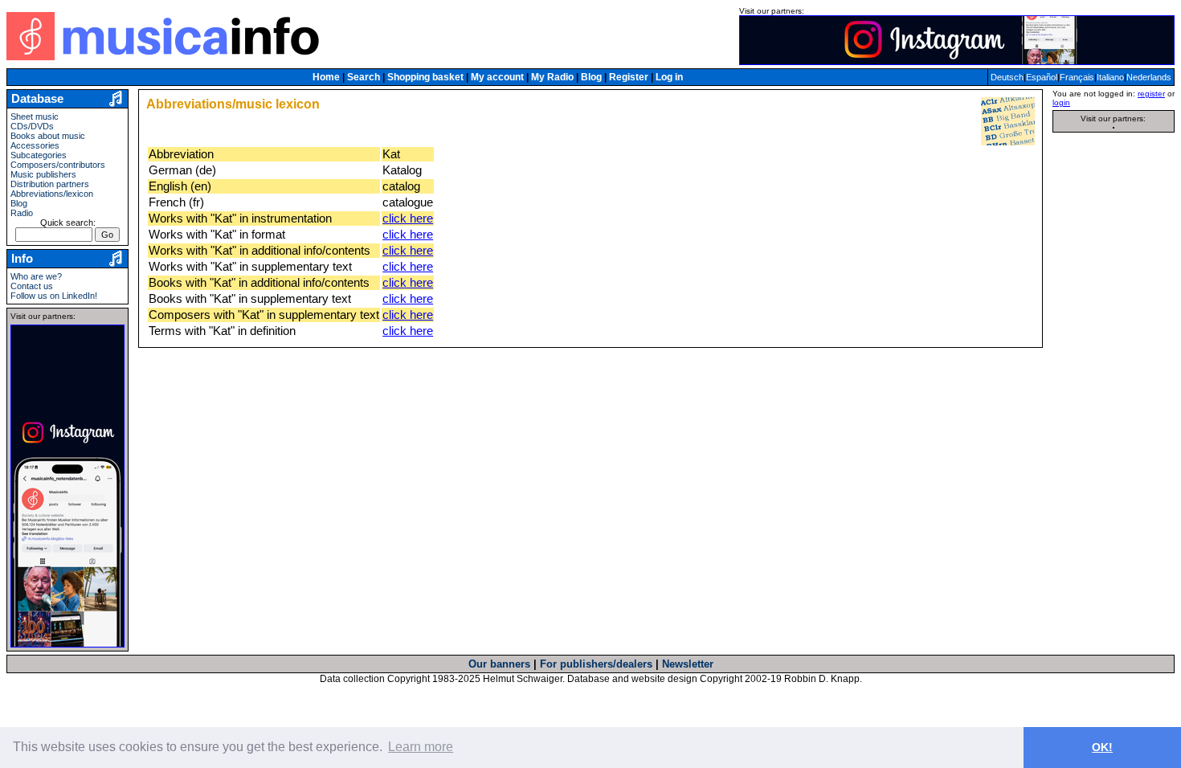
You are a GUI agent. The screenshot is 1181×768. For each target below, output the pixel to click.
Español (1041, 77)
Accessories (34, 145)
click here (407, 218)
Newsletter (687, 664)
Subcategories (38, 155)
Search (363, 77)
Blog (591, 77)
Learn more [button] (420, 747)
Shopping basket (425, 77)
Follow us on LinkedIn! (53, 295)
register (1151, 93)
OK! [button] (1102, 747)
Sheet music (34, 116)
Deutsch (1007, 77)
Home (326, 77)
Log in (669, 77)
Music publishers (43, 174)
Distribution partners (49, 184)
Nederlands (1148, 77)
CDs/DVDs (32, 126)
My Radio (552, 77)
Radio (21, 213)
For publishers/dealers (596, 664)
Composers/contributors (57, 165)
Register (628, 77)
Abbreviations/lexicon (51, 193)
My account (497, 77)
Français (1077, 77)
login (1061, 102)
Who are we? (36, 276)
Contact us (31, 286)
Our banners (499, 664)
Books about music (47, 136)
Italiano (1110, 77)
